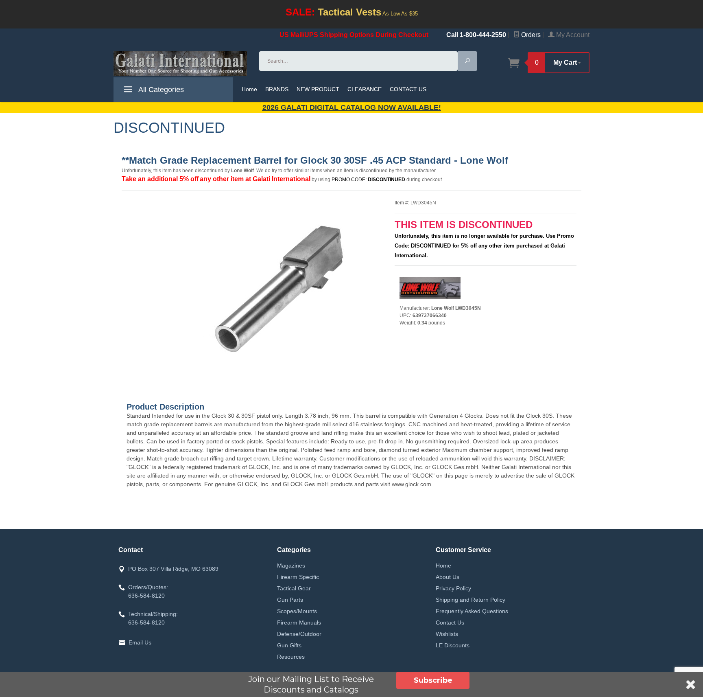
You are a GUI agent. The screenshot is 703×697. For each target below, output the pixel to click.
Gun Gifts (289, 645)
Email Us (140, 642)
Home (249, 89)
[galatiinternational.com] (181, 63)
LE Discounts (452, 645)
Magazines (291, 565)
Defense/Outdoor (299, 634)
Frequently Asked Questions (472, 611)
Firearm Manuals (299, 622)
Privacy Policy (453, 588)
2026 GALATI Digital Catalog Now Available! (351, 107)
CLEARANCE (364, 89)
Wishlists (447, 634)
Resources (291, 656)
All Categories (160, 89)
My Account (572, 34)
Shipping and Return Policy (470, 599)
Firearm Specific (298, 577)
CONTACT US (408, 89)
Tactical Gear (294, 588)
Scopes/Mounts (297, 611)
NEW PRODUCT (318, 89)
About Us (447, 577)
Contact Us (450, 622)
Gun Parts (290, 599)
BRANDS (276, 89)
